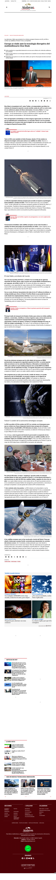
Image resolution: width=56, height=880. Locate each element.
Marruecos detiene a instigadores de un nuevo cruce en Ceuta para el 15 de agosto (19, 758)
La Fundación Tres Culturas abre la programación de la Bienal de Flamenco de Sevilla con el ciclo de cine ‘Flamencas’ (19, 673)
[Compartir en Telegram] (44, 101)
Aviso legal (41, 822)
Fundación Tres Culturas (44, 810)
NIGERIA (49, 1)
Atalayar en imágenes (29, 816)
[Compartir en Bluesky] (41, 101)
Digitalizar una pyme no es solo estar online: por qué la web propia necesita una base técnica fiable (28, 57)
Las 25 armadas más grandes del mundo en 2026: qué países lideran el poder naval (19, 685)
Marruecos (6, 811)
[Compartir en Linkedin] (47, 101)
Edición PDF (27, 808)
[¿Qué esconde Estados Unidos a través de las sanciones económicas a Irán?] (7, 746)
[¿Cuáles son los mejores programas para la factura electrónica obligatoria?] (7, 679)
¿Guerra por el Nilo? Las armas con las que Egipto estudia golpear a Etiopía (18, 764)
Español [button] (8, 1)
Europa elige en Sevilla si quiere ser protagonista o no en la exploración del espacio (30, 217)
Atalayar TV (27, 810)
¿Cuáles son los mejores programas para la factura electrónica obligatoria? (19, 679)
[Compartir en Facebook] (35, 101)
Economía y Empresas (6, 809)
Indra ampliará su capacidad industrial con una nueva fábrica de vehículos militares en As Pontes (28, 51)
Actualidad (16, 811)
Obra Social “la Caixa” (44, 808)
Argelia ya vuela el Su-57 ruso (18, 751)
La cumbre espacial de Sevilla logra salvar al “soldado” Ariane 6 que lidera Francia (29, 131)
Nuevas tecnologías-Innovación (17, 35)
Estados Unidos (7, 561)
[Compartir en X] (38, 101)
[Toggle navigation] (6, 7)
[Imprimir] (32, 101)
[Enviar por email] (30, 101)
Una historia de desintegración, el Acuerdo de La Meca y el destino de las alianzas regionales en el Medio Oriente (19, 692)
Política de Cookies (23, 822)
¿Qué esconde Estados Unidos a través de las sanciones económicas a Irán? (18, 746)
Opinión (6, 816)
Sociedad (16, 813)
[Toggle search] (49, 7)
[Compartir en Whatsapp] (50, 101)
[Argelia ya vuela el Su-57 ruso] (7, 752)
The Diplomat (42, 815)
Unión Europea (14, 561)
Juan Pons (6, 96)
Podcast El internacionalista (29, 814)
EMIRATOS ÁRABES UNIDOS (35, 1)
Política (15, 808)
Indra (40, 813)
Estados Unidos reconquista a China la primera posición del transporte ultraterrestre (30, 308)
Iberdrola (41, 812)
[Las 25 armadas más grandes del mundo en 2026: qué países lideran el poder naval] (7, 684)
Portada (18, 561)
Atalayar (6, 35)
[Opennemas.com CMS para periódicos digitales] (28, 866)
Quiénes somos (15, 822)
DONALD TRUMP (44, 1)
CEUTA (28, 1)
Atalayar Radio (28, 812)
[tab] (26, 796)
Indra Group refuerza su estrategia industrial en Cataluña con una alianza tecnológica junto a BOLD (29, 54)
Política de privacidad (33, 822)
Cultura (6, 813)
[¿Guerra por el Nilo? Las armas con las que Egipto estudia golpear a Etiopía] (7, 763)
